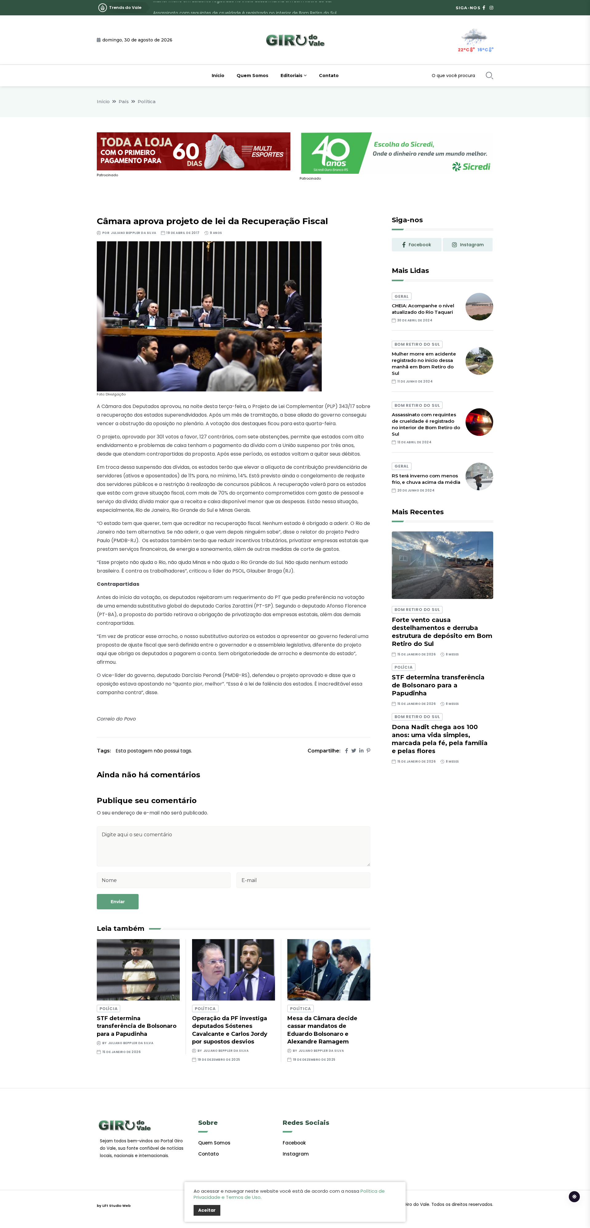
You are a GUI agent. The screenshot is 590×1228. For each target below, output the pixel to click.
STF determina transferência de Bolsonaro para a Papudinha (136, 1026)
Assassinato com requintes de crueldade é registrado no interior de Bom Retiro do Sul (244, 8)
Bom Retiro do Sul (417, 344)
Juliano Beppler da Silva (133, 233)
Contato (329, 75)
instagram (472, 245)
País (124, 101)
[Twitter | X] (353, 750)
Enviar (118, 901)
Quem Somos (252, 75)
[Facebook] (346, 750)
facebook (420, 245)
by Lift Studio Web (114, 1205)
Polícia (108, 1009)
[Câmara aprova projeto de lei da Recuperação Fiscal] (209, 316)
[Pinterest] (368, 750)
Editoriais (291, 75)
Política (146, 101)
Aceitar (207, 1210)
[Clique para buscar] (489, 75)
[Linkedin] (361, 750)
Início (218, 75)
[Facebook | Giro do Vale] (483, 8)
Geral (402, 296)
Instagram (296, 1154)
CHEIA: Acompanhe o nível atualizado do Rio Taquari (423, 309)
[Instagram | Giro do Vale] (491, 8)
